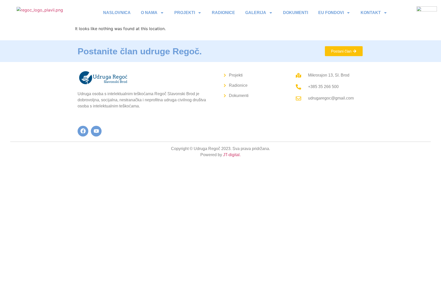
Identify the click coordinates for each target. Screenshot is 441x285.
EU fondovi (331, 12)
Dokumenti (295, 12)
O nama (149, 12)
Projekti (184, 12)
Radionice (223, 12)
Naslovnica (117, 12)
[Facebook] (83, 131)
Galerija (255, 12)
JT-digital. (232, 155)
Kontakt (371, 12)
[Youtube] (96, 131)
